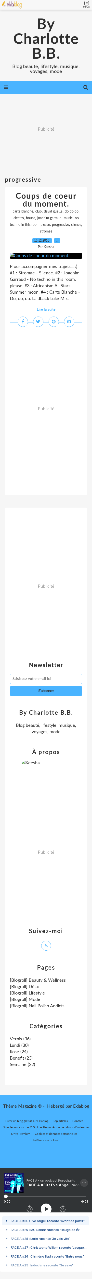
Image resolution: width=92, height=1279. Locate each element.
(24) (19, 1052)
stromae (46, 231)
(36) (20, 1039)
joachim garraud (49, 218)
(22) (22, 1065)
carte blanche (23, 211)
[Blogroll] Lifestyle (27, 993)
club (38, 211)
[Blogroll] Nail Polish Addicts (37, 1006)
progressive (60, 225)
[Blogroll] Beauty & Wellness (38, 980)
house (30, 218)
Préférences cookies (45, 1140)
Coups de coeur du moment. (46, 200)
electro (18, 218)
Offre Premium (20, 1133)
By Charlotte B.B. (46, 39)
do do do (72, 211)
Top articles (60, 1120)
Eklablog (81, 1106)
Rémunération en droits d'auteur (64, 1127)
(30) (19, 1045)
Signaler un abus (14, 1127)
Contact (77, 1120)
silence (76, 225)
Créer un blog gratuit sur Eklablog (26, 1120)
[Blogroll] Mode (25, 999)
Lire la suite (46, 309)
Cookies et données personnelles (56, 1133)
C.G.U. (34, 1127)
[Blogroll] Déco (24, 987)
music (68, 218)
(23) (21, 1058)
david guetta (53, 211)
